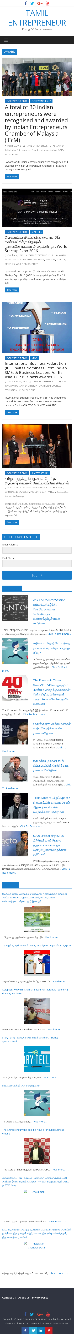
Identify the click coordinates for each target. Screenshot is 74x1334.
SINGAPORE (24, 390)
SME (33, 390)
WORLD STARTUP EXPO (27, 264)
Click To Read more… (59, 633)
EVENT (41, 259)
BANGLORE (10, 259)
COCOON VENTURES (27, 259)
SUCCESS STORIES (40, 473)
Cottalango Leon (13, 491)
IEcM (7, 150)
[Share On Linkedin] (41, 1330)
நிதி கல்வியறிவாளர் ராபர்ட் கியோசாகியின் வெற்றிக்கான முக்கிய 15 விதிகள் (51, 765)
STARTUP (61, 259)
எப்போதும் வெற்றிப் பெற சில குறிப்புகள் (21, 1085)
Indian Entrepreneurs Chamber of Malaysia (31, 150)
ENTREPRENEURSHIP (41, 101)
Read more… (54, 937)
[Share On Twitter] (33, 1330)
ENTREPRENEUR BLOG (17, 101)
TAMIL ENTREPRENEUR (37, 18)
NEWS (34, 358)
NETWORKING (11, 154)
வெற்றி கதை (18, 496)
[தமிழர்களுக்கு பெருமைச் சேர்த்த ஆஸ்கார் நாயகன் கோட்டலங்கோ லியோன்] (37, 426)
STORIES (10, 885)
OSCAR (25, 491)
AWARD (60, 145)
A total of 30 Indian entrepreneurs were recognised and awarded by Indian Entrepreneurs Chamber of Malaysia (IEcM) (36, 123)
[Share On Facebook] (25, 1330)
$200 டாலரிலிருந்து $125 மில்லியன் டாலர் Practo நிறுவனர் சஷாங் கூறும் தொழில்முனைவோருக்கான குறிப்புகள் (49, 845)
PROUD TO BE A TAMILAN (42, 491)
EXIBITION (50, 259)
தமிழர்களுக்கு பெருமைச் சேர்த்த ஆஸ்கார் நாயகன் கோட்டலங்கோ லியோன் (37, 480)
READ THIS (12, 588)
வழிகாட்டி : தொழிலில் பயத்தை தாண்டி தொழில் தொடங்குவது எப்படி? (51, 647)
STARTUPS (36, 232)
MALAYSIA (58, 150)
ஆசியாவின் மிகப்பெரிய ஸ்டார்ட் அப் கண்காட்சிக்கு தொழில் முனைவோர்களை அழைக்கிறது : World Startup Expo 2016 (36, 244)
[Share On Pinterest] (48, 1330)
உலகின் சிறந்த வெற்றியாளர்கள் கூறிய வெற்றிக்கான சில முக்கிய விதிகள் (52, 728)
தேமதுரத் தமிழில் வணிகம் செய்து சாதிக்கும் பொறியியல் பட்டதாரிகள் (36, 945)
